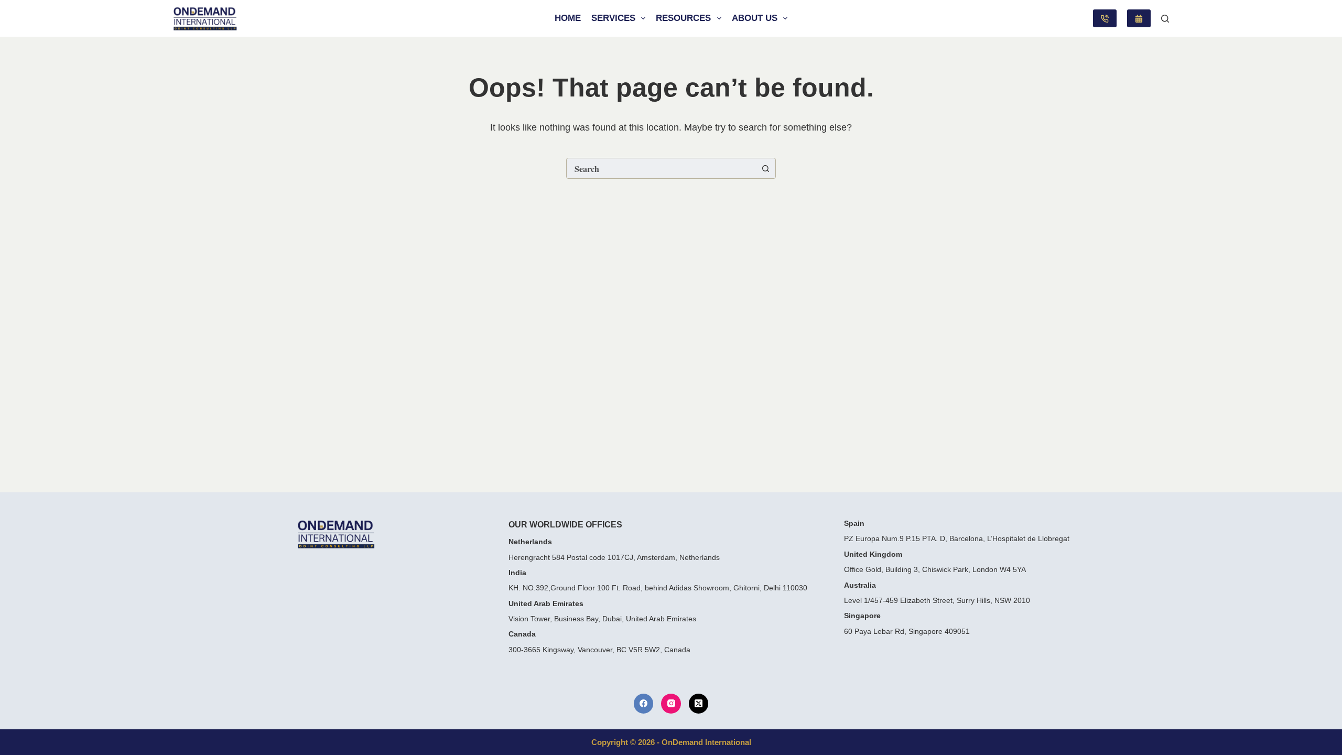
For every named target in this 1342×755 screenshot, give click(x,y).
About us (754, 18)
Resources (683, 18)
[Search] (1165, 19)
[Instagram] (671, 704)
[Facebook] (644, 704)
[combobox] (661, 168)
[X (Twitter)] (699, 704)
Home (568, 18)
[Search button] (765, 168)
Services (613, 18)
